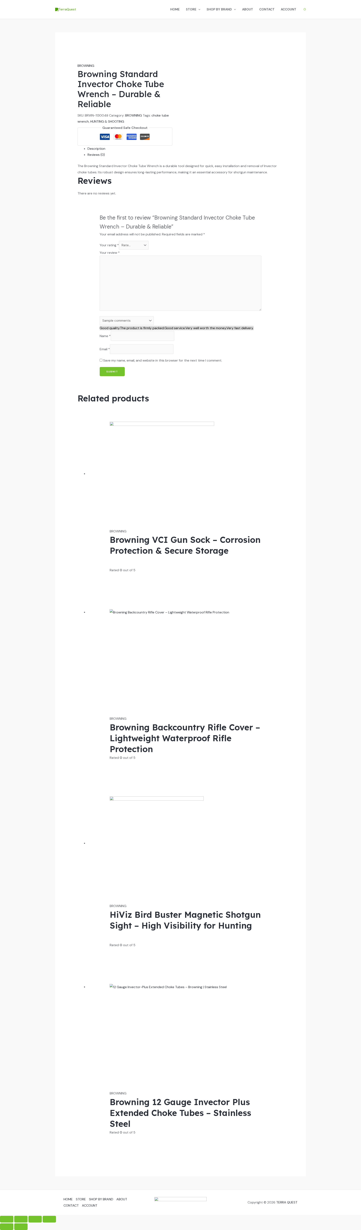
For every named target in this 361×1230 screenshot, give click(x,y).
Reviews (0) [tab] (96, 154)
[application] (198, 9)
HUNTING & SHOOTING (107, 121)
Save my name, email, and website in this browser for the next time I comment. (162, 360)
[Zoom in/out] (6, 1219)
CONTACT (267, 9)
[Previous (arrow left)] (6, 1226)
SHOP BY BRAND (219, 9)
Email (105, 349)
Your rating (109, 245)
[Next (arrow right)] (21, 1226)
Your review (110, 252)
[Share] (35, 1219)
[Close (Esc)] (49, 1219)
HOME (175, 9)
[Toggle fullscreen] (21, 1219)
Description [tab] (96, 148)
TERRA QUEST (286, 1202)
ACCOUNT (288, 9)
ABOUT (247, 9)
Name (105, 336)
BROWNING (86, 65)
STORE (191, 9)
